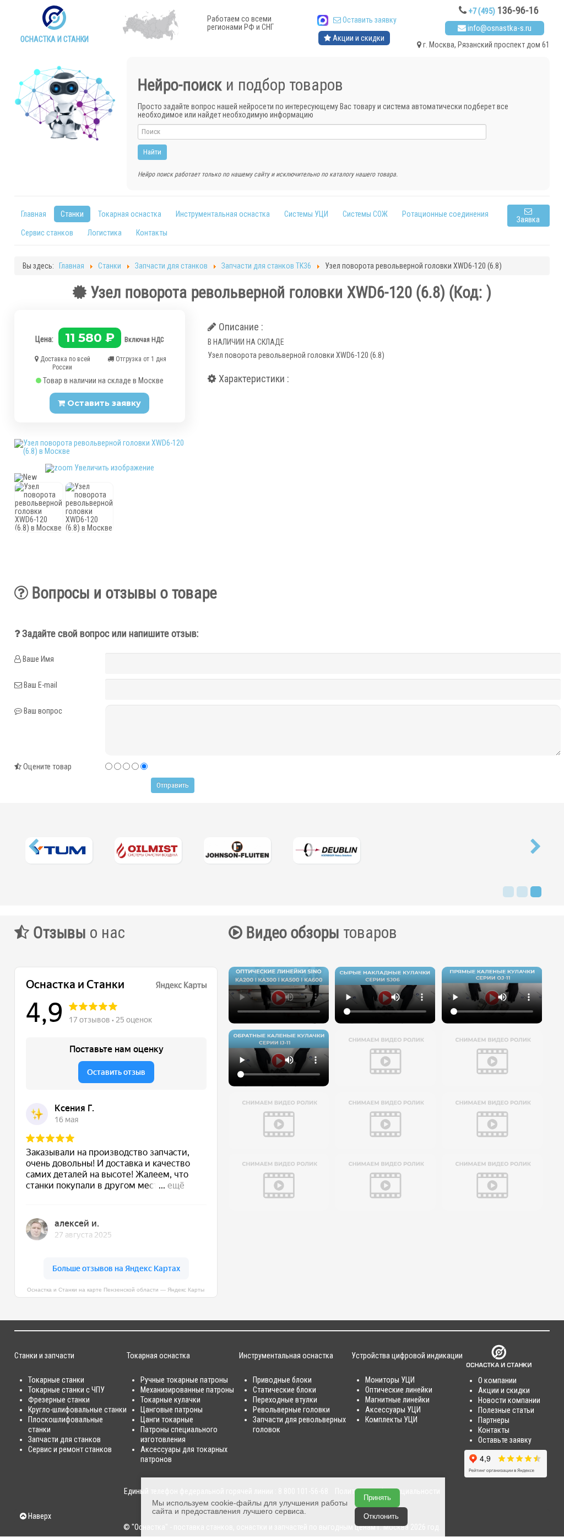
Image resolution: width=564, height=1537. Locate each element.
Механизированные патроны (187, 1389)
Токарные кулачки (170, 1399)
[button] (34, 849)
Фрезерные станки (59, 1399)
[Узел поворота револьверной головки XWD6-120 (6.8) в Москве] (38, 507)
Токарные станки (56, 1379)
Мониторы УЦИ (390, 1379)
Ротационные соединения (445, 214)
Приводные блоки (282, 1379)
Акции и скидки (357, 38)
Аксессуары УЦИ (393, 1409)
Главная (33, 214)
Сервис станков (47, 232)
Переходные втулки (285, 1399)
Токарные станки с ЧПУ (66, 1389)
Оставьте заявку (505, 1440)
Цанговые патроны (171, 1409)
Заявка (528, 219)
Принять (377, 1497)
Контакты (151, 232)
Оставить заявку (369, 19)
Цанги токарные (166, 1419)
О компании (497, 1380)
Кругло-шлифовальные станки (77, 1409)
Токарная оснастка (129, 214)
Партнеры (493, 1420)
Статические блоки (284, 1389)
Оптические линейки (398, 1389)
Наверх (38, 1516)
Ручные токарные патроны (184, 1379)
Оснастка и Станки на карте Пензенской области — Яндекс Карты (115, 1290)
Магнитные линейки (397, 1399)
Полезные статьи (506, 1410)
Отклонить (381, 1516)
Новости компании (509, 1400)
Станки (72, 214)
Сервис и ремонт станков (70, 1449)
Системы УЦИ (306, 214)
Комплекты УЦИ (391, 1419)
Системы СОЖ (365, 214)
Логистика (105, 232)
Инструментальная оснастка (223, 214)
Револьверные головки (291, 1409)
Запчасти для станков (64, 1439)
